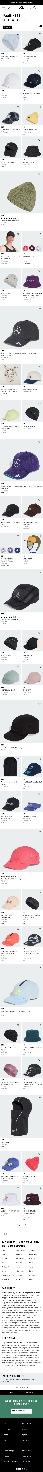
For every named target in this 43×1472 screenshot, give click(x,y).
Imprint (6, 1434)
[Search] (34, 7)
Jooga (17, 1279)
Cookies (6, 1456)
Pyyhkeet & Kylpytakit (33, 1255)
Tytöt (3, 1250)
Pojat (3, 1254)
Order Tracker (8, 1429)
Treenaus (18, 1254)
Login (11, 1392)
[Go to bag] (39, 7)
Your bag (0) (30, 1392)
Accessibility (26, 1461)
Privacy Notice (26, 1456)
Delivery (6, 1424)
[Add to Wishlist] (18, 34)
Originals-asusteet (5, 1280)
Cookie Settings (9, 1451)
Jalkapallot (33, 1250)
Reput (4, 1263)
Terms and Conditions (11, 1461)
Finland (24, 1469)
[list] (18, 27)
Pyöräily (18, 1267)
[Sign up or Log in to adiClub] (29, 7)
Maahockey (19, 1259)
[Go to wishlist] (8, 7)
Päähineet (5, 1267)
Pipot (31, 1263)
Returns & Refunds (28, 1424)
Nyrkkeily (18, 1263)
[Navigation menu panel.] (3, 7)
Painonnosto (19, 1271)
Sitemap (24, 1429)
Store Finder (26, 1440)
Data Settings (26, 1451)
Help (5, 1440)
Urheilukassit (20, 1250)
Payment (24, 1434)
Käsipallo (18, 1275)
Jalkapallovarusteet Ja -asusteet (9, 1276)
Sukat (4, 1271)
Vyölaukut (32, 1259)
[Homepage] (21, 8)
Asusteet (5, 1259)
